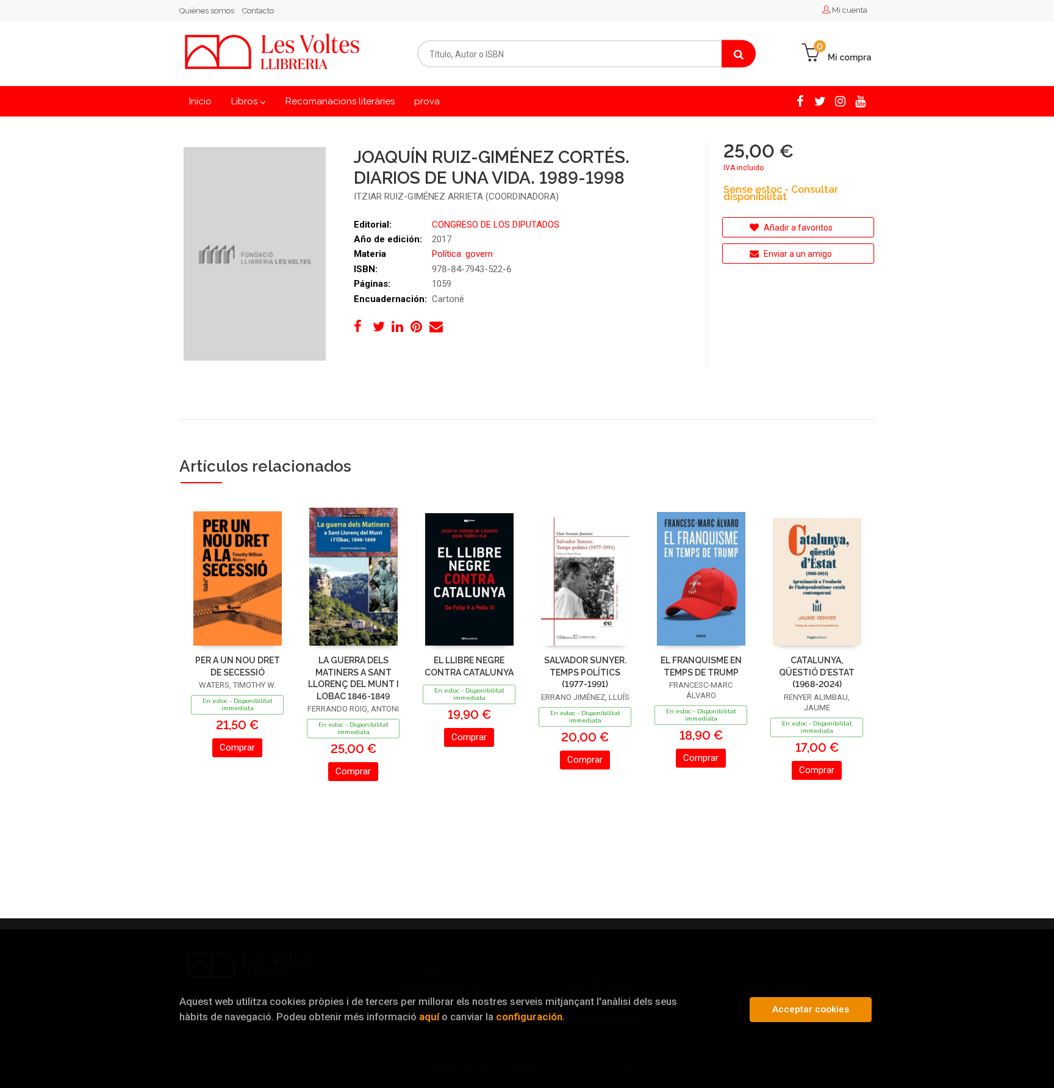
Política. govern (462, 253)
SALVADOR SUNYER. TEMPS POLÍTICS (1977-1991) (585, 672)
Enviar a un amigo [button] (797, 254)
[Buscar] (739, 54)
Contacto (258, 10)
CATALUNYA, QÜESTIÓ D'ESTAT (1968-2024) (817, 672)
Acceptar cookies (810, 1009)
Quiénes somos (206, 10)
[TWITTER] (820, 100)
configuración (529, 1017)
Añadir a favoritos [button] (797, 227)
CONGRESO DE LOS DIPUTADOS (495, 224)
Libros (245, 101)
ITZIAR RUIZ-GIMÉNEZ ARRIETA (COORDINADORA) (456, 196)
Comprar (237, 747)
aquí (429, 1017)
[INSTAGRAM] (840, 100)
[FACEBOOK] (800, 100)
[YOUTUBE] (860, 100)
